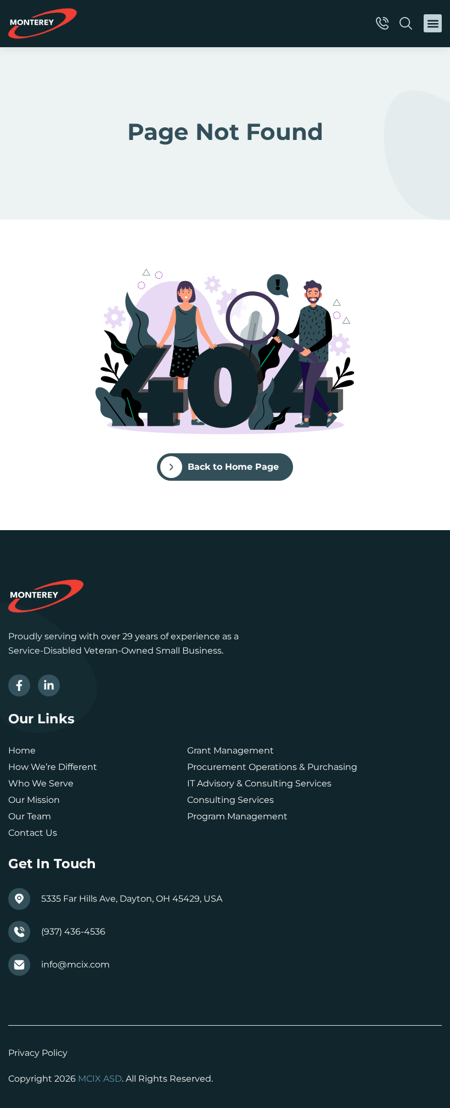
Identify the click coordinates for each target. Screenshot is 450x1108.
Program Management (237, 816)
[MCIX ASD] (42, 23)
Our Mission (34, 800)
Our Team (29, 816)
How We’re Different (52, 767)
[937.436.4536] (384, 23)
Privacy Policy (38, 1053)
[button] (433, 23)
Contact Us (32, 833)
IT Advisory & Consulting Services (259, 783)
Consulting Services (230, 800)
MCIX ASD (100, 1078)
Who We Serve (41, 783)
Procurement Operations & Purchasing (272, 767)
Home (22, 750)
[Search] (407, 23)
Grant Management (230, 750)
